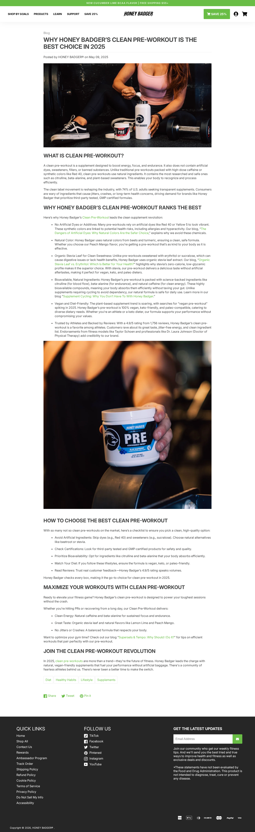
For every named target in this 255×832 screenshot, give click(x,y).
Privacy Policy (26, 792)
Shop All (22, 741)
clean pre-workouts (69, 661)
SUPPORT (73, 14)
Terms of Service (28, 786)
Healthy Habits (66, 680)
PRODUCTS (41, 14)
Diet (48, 680)
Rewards (22, 752)
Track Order (24, 764)
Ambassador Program (31, 758)
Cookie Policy (26, 780)
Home (20, 736)
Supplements (106, 680)
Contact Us (24, 747)
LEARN (57, 14)
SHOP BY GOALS (18, 14)
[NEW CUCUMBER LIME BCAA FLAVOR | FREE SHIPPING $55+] (127, 3)
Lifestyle (87, 680)
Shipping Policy (27, 769)
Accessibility (25, 803)
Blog (46, 33)
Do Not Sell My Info (29, 797)
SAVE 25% (91, 14)
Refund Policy (26, 775)
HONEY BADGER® (43, 827)
